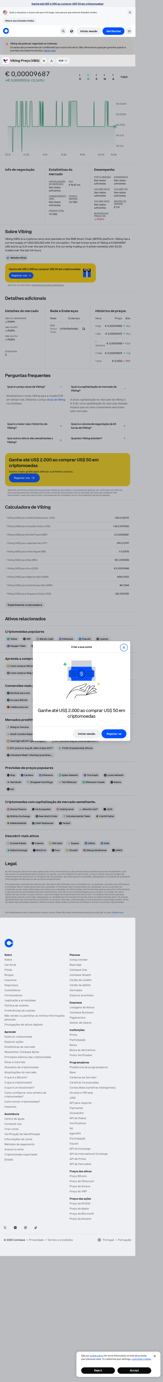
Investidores (12, 990)
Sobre (8, 959)
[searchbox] (63, 60)
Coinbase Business (82, 1012)
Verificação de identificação (22, 1134)
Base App (75, 964)
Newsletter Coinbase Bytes (21, 1052)
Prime (73, 1034)
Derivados (76, 990)
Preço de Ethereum (82, 1181)
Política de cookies (16, 1005)
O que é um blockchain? (19, 1087)
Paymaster (76, 1108)
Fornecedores (13, 995)
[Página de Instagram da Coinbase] (25, 1228)
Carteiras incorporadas (84, 1082)
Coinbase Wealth (80, 975)
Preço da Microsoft (82, 1213)
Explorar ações (13, 1041)
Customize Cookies (141, 1359)
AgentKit (75, 1133)
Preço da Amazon (80, 1218)
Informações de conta (18, 1139)
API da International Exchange (89, 1153)
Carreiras (10, 964)
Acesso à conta (14, 1149)
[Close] (155, 1356)
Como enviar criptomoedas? (22, 1101)
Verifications (78, 1123)
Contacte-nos (13, 1123)
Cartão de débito (80, 985)
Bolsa (73, 1045)
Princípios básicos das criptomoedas (27, 1057)
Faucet (74, 1143)
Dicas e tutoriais (14, 1062)
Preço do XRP (78, 1191)
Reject (98, 1370)
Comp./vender (79, 959)
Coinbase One (78, 969)
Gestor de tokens (81, 1022)
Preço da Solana (80, 1186)
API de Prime (78, 1158)
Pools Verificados (81, 1055)
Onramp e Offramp (81, 1092)
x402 (73, 1097)
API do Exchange (80, 1148)
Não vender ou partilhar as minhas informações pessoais (34, 1017)
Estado (8, 1159)
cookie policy (97, 1355)
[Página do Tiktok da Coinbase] (35, 1228)
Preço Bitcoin (78, 1176)
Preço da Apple (79, 1208)
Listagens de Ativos (82, 1007)
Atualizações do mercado (20, 1072)
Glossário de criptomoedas (21, 1067)
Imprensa (10, 980)
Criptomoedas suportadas (20, 1154)
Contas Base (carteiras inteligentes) (92, 1087)
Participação (77, 1039)
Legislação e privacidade (20, 1000)
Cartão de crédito (81, 980)
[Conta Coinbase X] (5, 1228)
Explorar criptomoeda (18, 1036)
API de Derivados (80, 1164)
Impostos (10, 1106)
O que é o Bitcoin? (15, 1077)
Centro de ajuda (14, 1118)
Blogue (9, 975)
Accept (134, 1370)
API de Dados (78, 1118)
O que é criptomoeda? (18, 1082)
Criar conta (11, 1129)
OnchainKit (77, 1113)
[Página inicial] (6, 30)
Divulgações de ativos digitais (23, 1024)
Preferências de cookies (19, 1010)
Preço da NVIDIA (80, 1203)
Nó (71, 1128)
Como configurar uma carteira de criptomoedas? (25, 1094)
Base (73, 1072)
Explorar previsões (82, 995)
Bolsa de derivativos (83, 1050)
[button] (129, 31)
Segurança (11, 985)
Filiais (8, 969)
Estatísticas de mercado (19, 1046)
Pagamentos (77, 1017)
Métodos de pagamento (19, 1144)
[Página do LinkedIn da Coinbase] (15, 1228)
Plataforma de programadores (89, 1067)
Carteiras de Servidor (83, 1077)
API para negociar (81, 1102)
